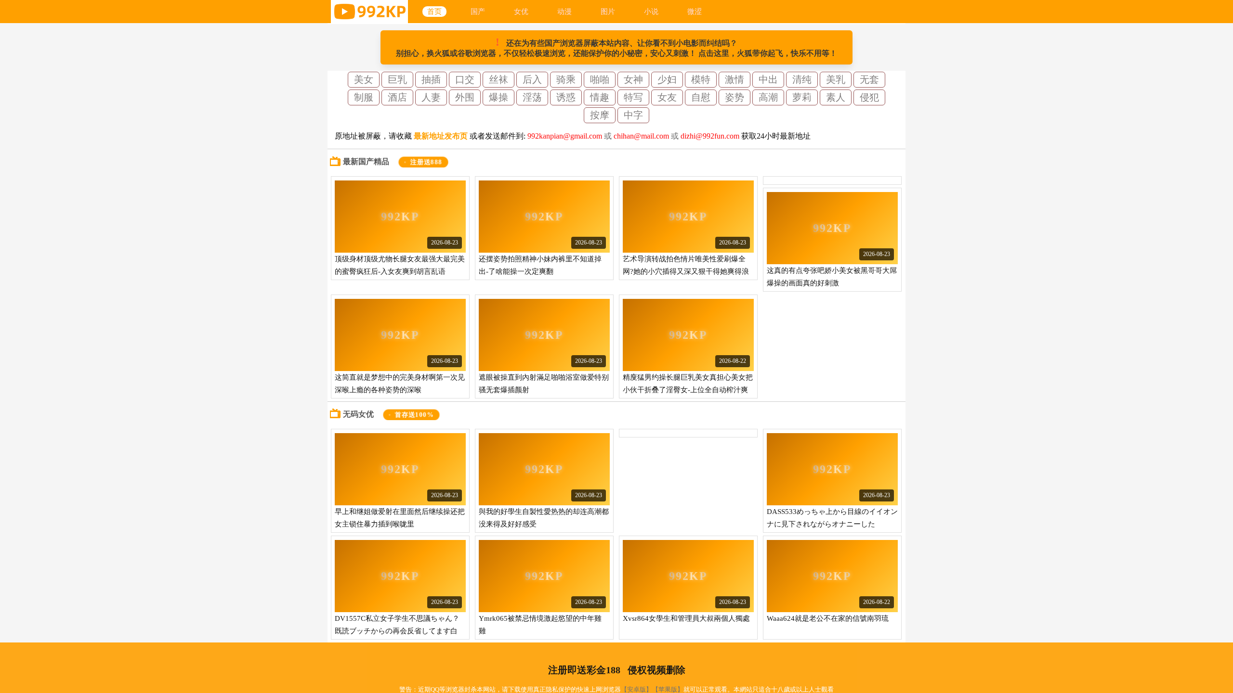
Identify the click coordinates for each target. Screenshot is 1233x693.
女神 (633, 79)
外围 (464, 97)
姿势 (734, 97)
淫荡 (532, 97)
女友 (667, 97)
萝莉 (802, 97)
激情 (734, 79)
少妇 (667, 79)
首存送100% (414, 415)
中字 (633, 115)
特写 (633, 97)
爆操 (498, 97)
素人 (835, 97)
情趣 (599, 97)
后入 (532, 79)
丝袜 (498, 79)
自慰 (700, 97)
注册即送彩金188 (584, 670)
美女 (363, 79)
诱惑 (566, 97)
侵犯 (869, 97)
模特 (700, 79)
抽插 (431, 79)
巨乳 (397, 79)
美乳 (835, 79)
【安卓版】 (636, 689)
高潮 (768, 97)
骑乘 (566, 79)
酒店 (397, 97)
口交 (464, 79)
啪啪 (599, 79)
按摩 (599, 115)
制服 (363, 97)
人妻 (431, 97)
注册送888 (426, 162)
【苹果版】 (667, 689)
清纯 (802, 79)
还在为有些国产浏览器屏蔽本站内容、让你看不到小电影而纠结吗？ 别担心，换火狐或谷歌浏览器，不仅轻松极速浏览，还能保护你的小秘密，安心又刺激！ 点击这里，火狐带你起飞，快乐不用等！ (616, 46)
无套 (869, 79)
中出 (768, 79)
